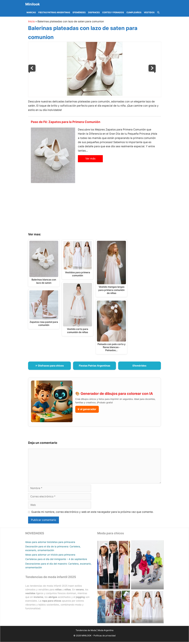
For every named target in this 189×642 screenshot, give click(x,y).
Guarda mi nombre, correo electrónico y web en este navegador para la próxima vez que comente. (92, 511)
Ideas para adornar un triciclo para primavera (50, 554)
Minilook (32, 4)
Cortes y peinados (113, 12)
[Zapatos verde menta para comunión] (32, 72)
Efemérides (79, 12)
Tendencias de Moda (86, 630)
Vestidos (149, 12)
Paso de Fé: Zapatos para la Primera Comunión (65, 122)
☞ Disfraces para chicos (49, 365)
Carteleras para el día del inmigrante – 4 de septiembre (56, 559)
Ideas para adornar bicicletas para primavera (50, 542)
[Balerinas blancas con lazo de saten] (152, 72)
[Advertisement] (98, 208)
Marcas (31, 12)
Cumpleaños (133, 12)
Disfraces (94, 12)
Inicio (31, 21)
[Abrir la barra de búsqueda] (158, 12)
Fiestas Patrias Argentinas (54, 12)
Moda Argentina (105, 630)
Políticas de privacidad (105, 635)
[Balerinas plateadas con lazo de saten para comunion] (94, 94)
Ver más (90, 158)
